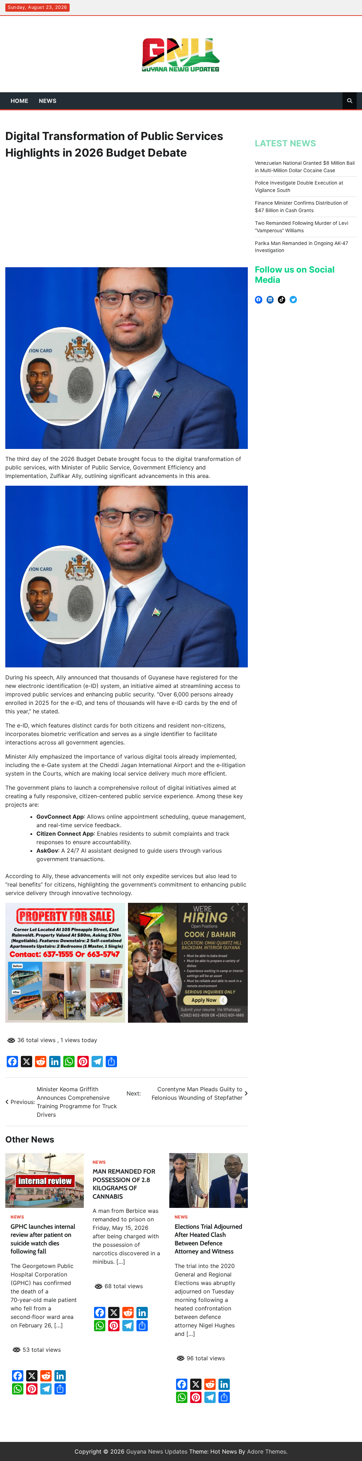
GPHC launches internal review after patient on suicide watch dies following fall (43, 1239)
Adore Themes (266, 1451)
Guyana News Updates (156, 1451)
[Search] (349, 100)
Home (19, 100)
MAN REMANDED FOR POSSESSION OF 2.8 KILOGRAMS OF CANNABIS (124, 1184)
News (47, 100)
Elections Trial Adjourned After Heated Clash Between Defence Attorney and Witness (208, 1239)
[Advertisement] (126, 214)
